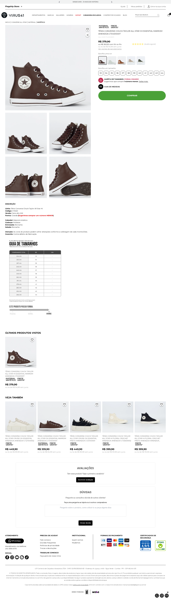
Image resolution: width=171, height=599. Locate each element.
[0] (169, 15)
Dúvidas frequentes (48, 543)
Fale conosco (45, 540)
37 (123, 73)
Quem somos (77, 540)
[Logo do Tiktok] (27, 557)
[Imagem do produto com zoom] (48, 67)
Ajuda (123, 6)
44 (162, 73)
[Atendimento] (167, 596)
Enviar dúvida (85, 523)
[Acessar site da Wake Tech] (95, 592)
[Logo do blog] (22, 557)
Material (32, 22)
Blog (125, 15)
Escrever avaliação (85, 480)
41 (145, 73)
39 (134, 73)
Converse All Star (19, 22)
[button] (59, 2)
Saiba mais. (143, 81)
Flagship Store (12, 6)
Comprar (132, 95)
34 (106, 73)
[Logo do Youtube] (17, 557)
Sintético (41, 22)
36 (117, 73)
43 (156, 73)
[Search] (158, 15)
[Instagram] (162, 596)
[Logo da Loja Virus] (12, 15)
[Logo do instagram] (12, 557)
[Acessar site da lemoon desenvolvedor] (81, 592)
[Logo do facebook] (7, 557)
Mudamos (76, 543)
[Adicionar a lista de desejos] (87, 29)
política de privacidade (80, 585)
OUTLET (78, 15)
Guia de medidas (112, 87)
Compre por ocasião (112, 15)
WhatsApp (16, 541)
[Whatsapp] (157, 596)
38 (128, 73)
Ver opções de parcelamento (110, 49)
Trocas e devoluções (48, 548)
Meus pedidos (136, 6)
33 (101, 73)
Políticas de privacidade (49, 545)
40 (139, 73)
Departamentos (38, 15)
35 (112, 73)
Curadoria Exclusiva (92, 15)
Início (7, 22)
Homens (70, 15)
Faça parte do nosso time (50, 556)
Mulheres (60, 15)
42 (151, 73)
